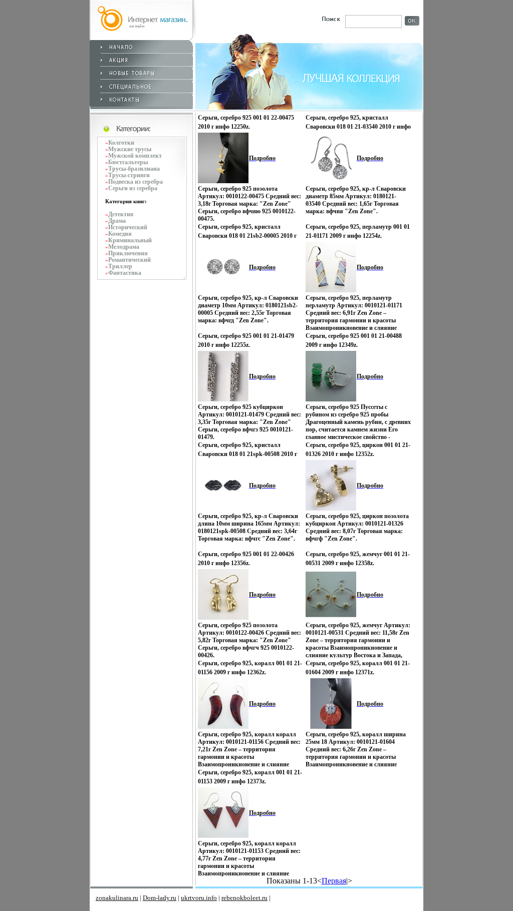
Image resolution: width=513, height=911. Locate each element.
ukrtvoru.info (199, 897)
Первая (334, 880)
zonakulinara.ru (117, 897)
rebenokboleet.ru (244, 897)
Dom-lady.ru (159, 897)
